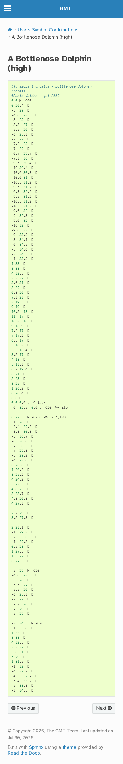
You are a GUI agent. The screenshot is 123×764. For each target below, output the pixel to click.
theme (69, 747)
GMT (65, 9)
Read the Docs (24, 753)
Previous (25, 708)
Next (102, 708)
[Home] (10, 30)
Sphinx (36, 747)
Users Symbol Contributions (48, 30)
